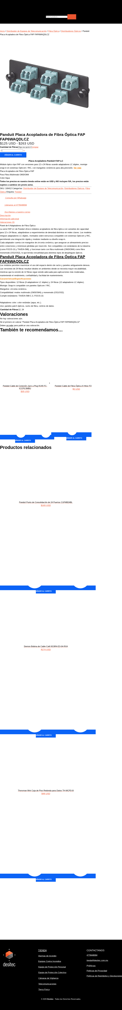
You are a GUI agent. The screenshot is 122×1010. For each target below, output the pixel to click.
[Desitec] (18, 10)
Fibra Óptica (53, 31)
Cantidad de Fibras (9, 147)
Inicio (2, 31)
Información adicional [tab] (9, 219)
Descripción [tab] (5, 215)
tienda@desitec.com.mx (97, 960)
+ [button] (24, 150)
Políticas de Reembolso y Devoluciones (104, 976)
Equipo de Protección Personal (52, 967)
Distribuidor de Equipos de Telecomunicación (26, 31)
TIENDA (42, 950)
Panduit (18, 192)
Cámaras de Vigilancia (48, 978)
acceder (9, 325)
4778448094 (92, 955)
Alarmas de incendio (47, 956)
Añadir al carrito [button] (23, 440)
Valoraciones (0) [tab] (7, 222)
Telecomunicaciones (47, 984)
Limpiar (35, 147)
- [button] (0, 150)
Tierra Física (44, 989)
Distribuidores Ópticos (71, 31)
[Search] (71, 16)
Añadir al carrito (13, 155)
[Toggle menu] (34, 3)
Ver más (77, 168)
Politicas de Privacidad (97, 971)
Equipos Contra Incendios (49, 961)
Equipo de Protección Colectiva (52, 972)
